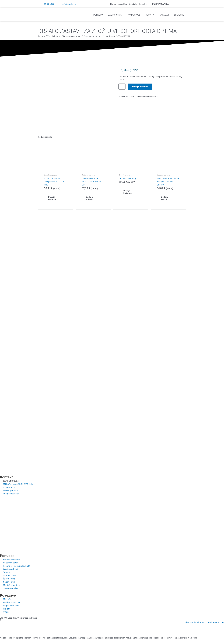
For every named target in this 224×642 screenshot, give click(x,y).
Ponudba (98, 15)
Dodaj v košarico (140, 86)
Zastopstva (114, 15)
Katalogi (164, 15)
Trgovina (149, 15)
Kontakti (142, 4)
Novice (113, 4)
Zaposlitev (122, 4)
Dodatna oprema (71, 36)
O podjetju (133, 4)
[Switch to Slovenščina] (183, 4)
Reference (178, 15)
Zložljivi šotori (54, 36)
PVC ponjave (133, 15)
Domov (41, 36)
